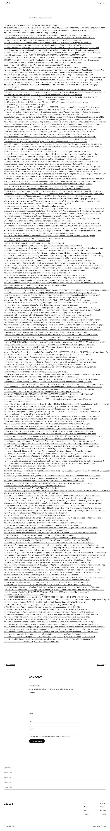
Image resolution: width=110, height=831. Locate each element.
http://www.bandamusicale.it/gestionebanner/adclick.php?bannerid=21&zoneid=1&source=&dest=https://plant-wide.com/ (40, 449)
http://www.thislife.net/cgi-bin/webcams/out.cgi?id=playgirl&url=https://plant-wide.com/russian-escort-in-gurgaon (50, 302)
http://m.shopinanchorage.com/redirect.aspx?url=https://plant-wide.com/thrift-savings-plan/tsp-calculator (47, 443)
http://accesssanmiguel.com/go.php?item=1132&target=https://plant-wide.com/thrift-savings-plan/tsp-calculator (58, 211)
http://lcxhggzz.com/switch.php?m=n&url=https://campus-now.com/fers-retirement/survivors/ (42, 70)
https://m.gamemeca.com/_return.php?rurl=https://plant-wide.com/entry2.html (36, 367)
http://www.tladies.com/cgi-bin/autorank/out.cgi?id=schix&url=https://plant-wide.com (64, 171)
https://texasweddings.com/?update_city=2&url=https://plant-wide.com (70, 112)
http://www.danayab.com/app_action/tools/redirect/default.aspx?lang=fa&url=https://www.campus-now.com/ (48, 75)
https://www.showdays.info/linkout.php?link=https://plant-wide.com (68, 344)
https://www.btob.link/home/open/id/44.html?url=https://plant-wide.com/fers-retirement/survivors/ (53, 567)
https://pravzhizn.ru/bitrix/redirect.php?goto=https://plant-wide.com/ (32, 359)
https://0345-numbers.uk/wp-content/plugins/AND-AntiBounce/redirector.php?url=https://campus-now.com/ (49, 38)
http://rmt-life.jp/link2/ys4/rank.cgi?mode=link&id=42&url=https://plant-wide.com (51, 444)
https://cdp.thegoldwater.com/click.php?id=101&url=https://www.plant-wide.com (36, 310)
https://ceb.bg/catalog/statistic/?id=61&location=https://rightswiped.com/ (57, 619)
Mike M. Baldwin (38, 17)
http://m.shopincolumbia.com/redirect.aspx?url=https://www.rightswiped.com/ (35, 617)
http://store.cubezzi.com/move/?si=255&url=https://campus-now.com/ (32, 85)
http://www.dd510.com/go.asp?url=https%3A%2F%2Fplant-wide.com (78, 552)
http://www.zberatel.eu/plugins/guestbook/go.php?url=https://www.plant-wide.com (37, 325)
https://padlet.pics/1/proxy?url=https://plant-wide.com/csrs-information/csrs (64, 463)
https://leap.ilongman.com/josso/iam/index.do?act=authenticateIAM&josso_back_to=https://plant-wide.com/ (48, 280)
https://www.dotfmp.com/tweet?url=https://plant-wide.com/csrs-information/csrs (58, 159)
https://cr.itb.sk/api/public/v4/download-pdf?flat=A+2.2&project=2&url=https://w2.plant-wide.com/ (43, 124)
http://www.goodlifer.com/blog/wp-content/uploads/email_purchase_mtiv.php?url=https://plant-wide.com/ (47, 562)
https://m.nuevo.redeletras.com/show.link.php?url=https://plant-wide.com (33, 228)
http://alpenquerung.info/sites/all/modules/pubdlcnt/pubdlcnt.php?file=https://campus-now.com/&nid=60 (46, 67)
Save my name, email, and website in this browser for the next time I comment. (50, 736)
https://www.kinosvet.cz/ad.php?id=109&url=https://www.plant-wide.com (72, 144)
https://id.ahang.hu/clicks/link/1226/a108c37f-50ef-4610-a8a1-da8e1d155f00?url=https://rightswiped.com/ (46, 592)
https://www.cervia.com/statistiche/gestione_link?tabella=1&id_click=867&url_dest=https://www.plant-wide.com (50, 456)
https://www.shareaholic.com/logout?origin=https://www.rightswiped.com (33, 636)
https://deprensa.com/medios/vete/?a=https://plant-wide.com (29, 409)
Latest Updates (47, 17)
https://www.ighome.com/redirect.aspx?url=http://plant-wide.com (69, 362)
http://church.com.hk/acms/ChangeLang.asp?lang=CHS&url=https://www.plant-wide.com (40, 196)
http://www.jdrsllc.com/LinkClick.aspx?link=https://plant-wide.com (63, 134)
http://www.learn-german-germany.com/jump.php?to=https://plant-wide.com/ (43, 233)
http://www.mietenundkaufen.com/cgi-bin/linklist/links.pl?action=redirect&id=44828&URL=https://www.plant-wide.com (49, 229)
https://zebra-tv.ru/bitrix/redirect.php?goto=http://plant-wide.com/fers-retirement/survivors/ (41, 122)
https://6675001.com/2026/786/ (46, 641)
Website (31, 729)
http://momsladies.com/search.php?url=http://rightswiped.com (79, 589)
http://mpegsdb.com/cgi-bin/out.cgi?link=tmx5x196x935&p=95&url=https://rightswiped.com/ (49, 623)
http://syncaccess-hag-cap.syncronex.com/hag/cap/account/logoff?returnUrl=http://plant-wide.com (50, 264)
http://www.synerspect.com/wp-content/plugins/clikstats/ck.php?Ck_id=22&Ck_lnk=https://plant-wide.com (48, 484)
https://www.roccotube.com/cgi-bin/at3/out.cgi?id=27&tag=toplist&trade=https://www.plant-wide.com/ (46, 283)
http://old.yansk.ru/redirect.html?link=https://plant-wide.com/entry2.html (42, 203)
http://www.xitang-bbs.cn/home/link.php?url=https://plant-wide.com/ (40, 493)
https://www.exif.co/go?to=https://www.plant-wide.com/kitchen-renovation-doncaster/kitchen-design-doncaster (58, 193)
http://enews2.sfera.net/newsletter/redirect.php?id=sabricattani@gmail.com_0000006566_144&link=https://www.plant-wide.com (37, 222)
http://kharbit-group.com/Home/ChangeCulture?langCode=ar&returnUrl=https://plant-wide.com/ (43, 216)
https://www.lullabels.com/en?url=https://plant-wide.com (35, 354)
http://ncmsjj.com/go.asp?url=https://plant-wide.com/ (84, 174)
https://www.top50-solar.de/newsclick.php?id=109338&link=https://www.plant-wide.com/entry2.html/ (49, 580)
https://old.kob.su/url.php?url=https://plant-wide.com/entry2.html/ (70, 322)
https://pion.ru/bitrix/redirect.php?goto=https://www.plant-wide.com (49, 263)
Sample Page (101, 3)
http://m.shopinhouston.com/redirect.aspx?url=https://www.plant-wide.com (34, 206)
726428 (7, 3)
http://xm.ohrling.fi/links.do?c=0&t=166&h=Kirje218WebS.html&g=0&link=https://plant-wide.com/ (59, 419)
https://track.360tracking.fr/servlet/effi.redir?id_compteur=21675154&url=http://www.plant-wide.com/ (45, 278)
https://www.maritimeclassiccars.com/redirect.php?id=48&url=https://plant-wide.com (38, 292)
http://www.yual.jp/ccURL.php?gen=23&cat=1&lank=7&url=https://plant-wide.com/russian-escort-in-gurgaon (46, 333)
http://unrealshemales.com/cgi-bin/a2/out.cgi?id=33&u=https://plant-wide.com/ (52, 505)
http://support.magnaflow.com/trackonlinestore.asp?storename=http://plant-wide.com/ (69, 478)
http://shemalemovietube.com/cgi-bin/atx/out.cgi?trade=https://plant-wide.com (36, 555)
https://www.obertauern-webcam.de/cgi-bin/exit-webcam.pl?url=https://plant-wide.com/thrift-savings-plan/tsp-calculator (53, 213)
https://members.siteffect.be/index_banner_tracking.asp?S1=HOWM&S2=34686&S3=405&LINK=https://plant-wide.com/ (53, 436)
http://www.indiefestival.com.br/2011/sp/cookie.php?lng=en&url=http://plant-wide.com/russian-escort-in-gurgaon (49, 235)
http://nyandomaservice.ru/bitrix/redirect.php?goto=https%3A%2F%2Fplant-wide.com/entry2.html (44, 421)
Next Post (100, 665)
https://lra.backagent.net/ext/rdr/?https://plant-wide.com (27, 552)
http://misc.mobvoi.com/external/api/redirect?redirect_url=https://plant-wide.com (37, 273)
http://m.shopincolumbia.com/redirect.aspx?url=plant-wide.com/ (30, 146)
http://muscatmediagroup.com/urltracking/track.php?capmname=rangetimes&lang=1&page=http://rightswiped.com (51, 614)
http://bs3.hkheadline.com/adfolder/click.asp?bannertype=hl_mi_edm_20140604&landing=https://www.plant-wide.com (52, 154)
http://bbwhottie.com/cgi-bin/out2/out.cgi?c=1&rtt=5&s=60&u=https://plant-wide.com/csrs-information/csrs (48, 347)
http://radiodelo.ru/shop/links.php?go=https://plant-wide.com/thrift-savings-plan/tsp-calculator (52, 588)
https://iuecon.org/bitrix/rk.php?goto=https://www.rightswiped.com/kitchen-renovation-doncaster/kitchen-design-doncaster (54, 627)
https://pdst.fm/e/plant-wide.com (92, 122)
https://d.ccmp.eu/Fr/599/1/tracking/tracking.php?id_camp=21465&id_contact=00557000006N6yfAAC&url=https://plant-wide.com (37, 514)
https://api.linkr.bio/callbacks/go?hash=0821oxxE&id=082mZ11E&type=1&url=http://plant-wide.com (43, 508)
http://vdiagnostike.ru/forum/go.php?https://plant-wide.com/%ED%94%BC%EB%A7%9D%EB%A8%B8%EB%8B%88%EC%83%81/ (42, 392)
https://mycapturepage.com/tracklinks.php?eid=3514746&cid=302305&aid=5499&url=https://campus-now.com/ (57, 82)
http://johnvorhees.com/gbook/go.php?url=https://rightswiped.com (31, 632)
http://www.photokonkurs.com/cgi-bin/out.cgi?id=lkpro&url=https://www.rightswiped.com (58, 612)
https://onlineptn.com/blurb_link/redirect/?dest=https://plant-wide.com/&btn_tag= (38, 587)
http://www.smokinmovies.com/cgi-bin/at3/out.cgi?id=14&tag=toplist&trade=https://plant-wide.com (44, 364)
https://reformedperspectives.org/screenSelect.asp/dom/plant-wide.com (33, 238)
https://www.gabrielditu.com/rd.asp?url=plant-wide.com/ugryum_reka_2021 (34, 466)
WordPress (103, 826)
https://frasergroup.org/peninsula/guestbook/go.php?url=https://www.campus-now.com (46, 94)
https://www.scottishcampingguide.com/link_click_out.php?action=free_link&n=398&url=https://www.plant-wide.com (52, 495)
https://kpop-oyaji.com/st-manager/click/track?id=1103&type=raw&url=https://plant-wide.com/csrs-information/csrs (51, 338)
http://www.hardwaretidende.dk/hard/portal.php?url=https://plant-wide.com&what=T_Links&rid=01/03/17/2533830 (43, 313)
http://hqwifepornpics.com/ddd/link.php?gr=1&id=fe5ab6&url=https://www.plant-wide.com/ (41, 305)
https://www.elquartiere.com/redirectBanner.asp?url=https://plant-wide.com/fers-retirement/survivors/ (45, 275)
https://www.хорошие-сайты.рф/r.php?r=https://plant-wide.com (38, 332)
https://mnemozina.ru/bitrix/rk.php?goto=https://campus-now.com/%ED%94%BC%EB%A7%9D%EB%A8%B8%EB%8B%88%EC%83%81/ (52, 53)
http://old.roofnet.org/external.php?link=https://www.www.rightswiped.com (34, 622)
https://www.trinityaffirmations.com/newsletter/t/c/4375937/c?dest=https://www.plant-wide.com (43, 523)
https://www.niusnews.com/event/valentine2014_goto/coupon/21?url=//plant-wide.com (50, 406)
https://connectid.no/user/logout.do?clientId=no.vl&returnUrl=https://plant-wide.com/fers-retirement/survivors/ (49, 441)
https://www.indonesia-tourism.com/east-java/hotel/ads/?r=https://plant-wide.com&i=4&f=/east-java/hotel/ (53, 509)
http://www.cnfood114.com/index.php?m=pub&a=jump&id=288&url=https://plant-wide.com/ (41, 218)
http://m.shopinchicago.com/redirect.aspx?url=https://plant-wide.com (32, 248)
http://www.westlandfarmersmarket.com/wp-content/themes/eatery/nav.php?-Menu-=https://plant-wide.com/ (48, 560)
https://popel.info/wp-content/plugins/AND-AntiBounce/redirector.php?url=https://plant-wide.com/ (52, 382)
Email (30, 721)
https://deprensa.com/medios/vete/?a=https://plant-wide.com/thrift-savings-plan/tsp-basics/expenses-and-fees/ (50, 433)
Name (31, 713)
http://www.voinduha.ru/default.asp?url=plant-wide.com (57, 550)
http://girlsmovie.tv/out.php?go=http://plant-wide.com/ (82, 248)
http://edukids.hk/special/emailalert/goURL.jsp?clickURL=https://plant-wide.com (67, 557)
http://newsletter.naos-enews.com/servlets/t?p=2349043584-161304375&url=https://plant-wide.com (44, 438)
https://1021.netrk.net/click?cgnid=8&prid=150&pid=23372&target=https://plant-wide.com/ (54, 584)
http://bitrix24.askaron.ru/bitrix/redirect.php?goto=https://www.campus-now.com (36, 97)
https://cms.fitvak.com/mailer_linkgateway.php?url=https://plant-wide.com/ (64, 429)
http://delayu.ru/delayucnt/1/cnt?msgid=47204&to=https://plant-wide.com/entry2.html (56, 540)
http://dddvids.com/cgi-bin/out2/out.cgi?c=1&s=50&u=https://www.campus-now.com (38, 52)
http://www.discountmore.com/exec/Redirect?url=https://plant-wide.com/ (42, 520)
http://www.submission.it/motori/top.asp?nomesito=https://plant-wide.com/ (34, 166)
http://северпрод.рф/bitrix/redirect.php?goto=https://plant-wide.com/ (62, 164)
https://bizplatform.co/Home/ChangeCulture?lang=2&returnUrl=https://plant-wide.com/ (39, 570)
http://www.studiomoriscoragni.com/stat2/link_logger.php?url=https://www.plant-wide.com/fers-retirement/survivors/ (51, 307)
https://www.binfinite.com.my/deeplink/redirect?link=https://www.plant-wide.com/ (45, 575)
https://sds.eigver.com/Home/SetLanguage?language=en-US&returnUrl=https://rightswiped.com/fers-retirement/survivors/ (54, 629)
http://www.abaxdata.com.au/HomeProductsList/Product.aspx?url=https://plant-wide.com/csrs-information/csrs (49, 431)
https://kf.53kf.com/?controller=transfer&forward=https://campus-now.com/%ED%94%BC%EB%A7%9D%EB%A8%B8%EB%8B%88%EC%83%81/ (36, 34)
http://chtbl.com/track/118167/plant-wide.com (22, 391)
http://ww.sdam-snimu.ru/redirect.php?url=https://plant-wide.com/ (73, 411)
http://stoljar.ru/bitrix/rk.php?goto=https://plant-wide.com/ (79, 146)
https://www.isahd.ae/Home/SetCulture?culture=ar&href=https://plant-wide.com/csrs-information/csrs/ (46, 250)
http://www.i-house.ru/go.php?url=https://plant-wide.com (63, 270)
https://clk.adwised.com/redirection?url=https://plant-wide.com (29, 156)
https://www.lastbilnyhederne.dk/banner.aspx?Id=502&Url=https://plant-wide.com (70, 389)
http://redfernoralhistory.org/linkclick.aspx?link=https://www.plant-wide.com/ (59, 188)
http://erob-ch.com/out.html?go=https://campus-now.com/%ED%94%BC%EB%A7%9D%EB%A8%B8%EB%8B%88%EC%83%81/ (47, 36)
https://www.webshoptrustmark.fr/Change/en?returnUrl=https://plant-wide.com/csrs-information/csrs (45, 458)
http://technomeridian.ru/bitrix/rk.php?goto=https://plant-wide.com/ (31, 424)
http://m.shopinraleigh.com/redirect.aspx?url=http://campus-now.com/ (32, 42)
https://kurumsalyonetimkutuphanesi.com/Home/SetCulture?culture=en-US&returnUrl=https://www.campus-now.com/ (52, 50)
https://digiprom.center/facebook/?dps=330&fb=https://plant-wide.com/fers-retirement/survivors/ (44, 481)
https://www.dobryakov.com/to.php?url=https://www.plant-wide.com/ (32, 498)
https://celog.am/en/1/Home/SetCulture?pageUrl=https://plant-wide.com (33, 174)
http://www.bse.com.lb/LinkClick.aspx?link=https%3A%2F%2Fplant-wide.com (35, 483)
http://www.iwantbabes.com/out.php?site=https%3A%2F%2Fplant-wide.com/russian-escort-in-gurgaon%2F (51, 335)
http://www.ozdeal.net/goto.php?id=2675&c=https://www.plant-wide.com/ (34, 191)
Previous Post (10, 665)
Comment (32, 692)
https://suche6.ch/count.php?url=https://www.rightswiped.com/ (76, 624)
